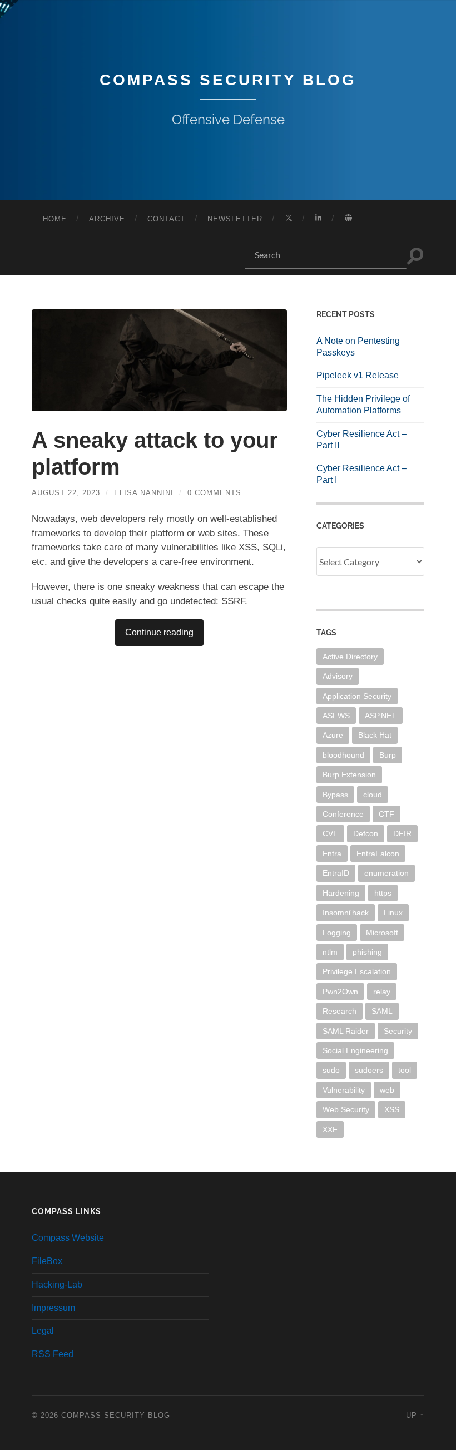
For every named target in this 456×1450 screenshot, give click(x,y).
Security (398, 1031)
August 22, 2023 (66, 493)
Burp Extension (349, 774)
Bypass (335, 794)
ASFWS (336, 715)
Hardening (341, 893)
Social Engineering (355, 1050)
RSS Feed (52, 1354)
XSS (391, 1109)
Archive (107, 219)
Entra (332, 853)
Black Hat (374, 735)
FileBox (47, 1261)
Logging (337, 932)
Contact (166, 219)
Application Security (357, 696)
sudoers (369, 1070)
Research (339, 1011)
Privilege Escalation (357, 971)
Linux (393, 912)
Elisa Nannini (144, 493)
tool (404, 1070)
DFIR (402, 833)
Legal (43, 1330)
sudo (331, 1070)
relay (381, 991)
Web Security (346, 1109)
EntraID (336, 873)
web (387, 1090)
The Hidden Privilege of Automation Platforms (363, 404)
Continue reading (159, 632)
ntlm (330, 952)
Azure (333, 735)
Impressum (53, 1308)
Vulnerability (344, 1090)
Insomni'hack (346, 912)
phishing (367, 952)
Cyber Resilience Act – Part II (361, 439)
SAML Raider (346, 1031)
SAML (382, 1011)
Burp (387, 755)
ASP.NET (380, 715)
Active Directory (350, 656)
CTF (386, 814)
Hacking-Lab (57, 1284)
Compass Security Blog (228, 79)
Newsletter (234, 219)
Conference (343, 814)
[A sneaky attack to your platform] (159, 360)
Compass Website (68, 1237)
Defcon (365, 833)
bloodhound (343, 755)
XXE (330, 1129)
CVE (330, 833)
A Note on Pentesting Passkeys (358, 346)
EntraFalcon (377, 853)
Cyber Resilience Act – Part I (361, 474)
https (382, 893)
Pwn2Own (340, 991)
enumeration (386, 873)
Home (55, 219)
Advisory (338, 676)
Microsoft (382, 932)
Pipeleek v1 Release (357, 375)
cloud (372, 794)
